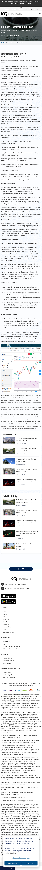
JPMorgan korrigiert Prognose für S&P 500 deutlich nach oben (27, 534)
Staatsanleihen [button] (7, 627)
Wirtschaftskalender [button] (9, 677)
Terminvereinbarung (10, 9)
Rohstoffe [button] (6, 619)
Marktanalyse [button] (7, 672)
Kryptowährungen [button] (8, 632)
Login (26, 9)
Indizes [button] (5, 614)
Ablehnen (29, 863)
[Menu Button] (39, 14)
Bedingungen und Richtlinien (18, 683)
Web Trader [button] (6, 641)
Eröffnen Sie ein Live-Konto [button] (11, 649)
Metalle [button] (5, 622)
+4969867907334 (20, 584)
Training (20, 9)
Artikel (3, 43)
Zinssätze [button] (6, 624)
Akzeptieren (12, 863)
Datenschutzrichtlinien (16, 685)
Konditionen (29, 685)
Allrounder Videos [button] (8, 660)
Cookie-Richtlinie (10, 853)
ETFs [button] (4, 629)
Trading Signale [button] (8, 675)
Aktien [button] (5, 617)
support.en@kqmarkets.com (19, 588)
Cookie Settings (7, 868)
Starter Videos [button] (7, 658)
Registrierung (33, 9)
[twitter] (23, 569)
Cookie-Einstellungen (21, 858)
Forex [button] (4, 612)
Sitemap (4, 683)
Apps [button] (4, 644)
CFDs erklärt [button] (7, 663)
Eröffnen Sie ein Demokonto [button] (12, 646)
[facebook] (19, 569)
